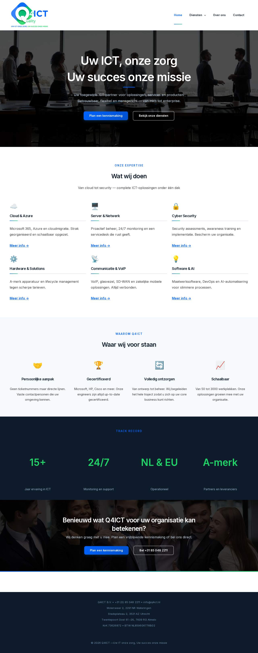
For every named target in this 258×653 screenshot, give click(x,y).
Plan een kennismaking (105, 115)
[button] (204, 15)
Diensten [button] (195, 15)
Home (178, 15)
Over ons (219, 15)
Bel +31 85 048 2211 (153, 550)
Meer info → (19, 245)
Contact (238, 15)
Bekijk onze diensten (153, 115)
